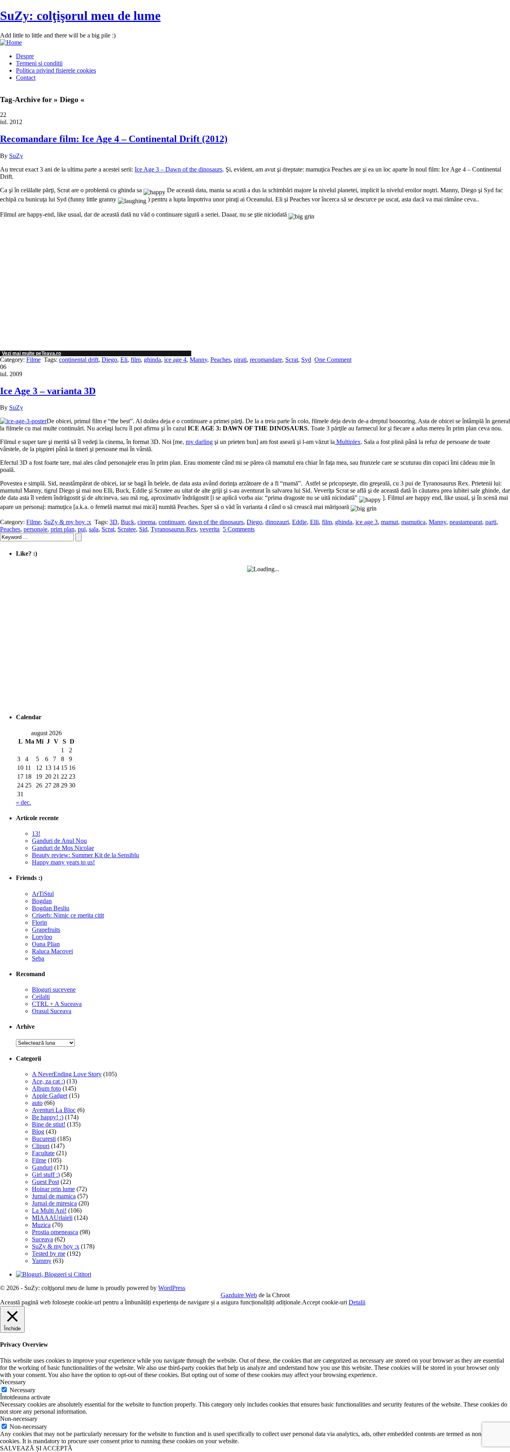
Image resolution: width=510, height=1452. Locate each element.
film (136, 359)
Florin (39, 922)
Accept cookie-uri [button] (324, 1302)
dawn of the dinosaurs (215, 522)
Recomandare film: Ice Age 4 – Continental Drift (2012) (114, 139)
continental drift (78, 359)
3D (114, 522)
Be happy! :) (47, 1117)
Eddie (299, 522)
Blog (38, 1131)
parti (490, 522)
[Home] (11, 42)
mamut (389, 522)
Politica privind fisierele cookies (56, 70)
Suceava (42, 1239)
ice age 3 (366, 522)
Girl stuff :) (46, 1174)
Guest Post (45, 1181)
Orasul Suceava (51, 1011)
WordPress (171, 1287)
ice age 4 (175, 359)
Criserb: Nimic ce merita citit (68, 915)
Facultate (43, 1153)
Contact (25, 77)
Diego (109, 359)
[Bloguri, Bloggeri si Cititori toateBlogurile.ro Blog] (53, 1274)
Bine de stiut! (48, 1124)
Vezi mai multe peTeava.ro (31, 353)
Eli (124, 359)
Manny (198, 359)
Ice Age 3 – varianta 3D (48, 391)
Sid (143, 529)
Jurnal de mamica (54, 1196)
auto (37, 1102)
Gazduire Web (239, 1295)
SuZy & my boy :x (67, 522)
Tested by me (48, 1253)
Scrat (291, 359)
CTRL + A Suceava (57, 1003)
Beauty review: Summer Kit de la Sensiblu (85, 855)
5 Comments (239, 529)
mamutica (413, 522)
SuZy (16, 155)
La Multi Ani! (49, 1210)
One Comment (332, 359)
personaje (35, 529)
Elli (314, 522)
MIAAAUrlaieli (52, 1217)
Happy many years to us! (63, 862)
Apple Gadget (49, 1095)
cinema (146, 522)
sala (93, 529)
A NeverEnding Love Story (67, 1074)
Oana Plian (46, 944)
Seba (38, 958)
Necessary (22, 1390)
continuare (172, 522)
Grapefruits (46, 929)
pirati (240, 359)
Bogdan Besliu (50, 908)
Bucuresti (44, 1138)
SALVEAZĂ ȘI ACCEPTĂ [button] (36, 1448)
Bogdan (42, 901)
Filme (33, 359)
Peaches (220, 359)
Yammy (41, 1260)
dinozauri (277, 522)
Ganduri (42, 1167)
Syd (306, 359)
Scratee (127, 529)
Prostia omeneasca (55, 1232)
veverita (210, 529)
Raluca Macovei (52, 951)
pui (82, 529)
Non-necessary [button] (18, 1418)
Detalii (357, 1302)
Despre (25, 56)
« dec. (23, 802)
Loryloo (42, 936)
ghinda (152, 359)
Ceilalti (41, 996)
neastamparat (465, 522)
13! (36, 833)
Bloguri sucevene (54, 989)
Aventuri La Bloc (54, 1110)
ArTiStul (43, 893)
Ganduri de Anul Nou (59, 840)
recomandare (266, 359)
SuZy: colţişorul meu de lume (80, 15)
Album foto (46, 1088)
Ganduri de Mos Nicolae (63, 847)
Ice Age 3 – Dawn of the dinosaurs (178, 169)
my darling (199, 441)
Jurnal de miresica (54, 1203)
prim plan (63, 529)
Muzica (41, 1224)
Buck (127, 522)
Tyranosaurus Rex (173, 529)
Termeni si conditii (39, 63)
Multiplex (348, 441)
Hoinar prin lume (53, 1189)
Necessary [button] (13, 1382)
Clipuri (40, 1145)
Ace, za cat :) (48, 1081)
